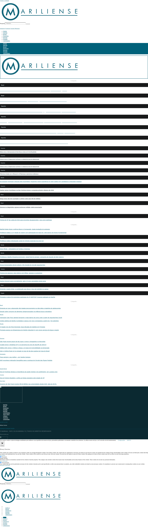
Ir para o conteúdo (4, 0)
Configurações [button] (121, 440)
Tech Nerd (2, 381)
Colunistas (6, 419)
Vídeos (5, 416)
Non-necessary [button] (3, 461)
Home (5, 31)
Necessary (4, 457)
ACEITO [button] (129, 440)
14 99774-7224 (3, 422)
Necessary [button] (2, 455)
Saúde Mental (3, 368)
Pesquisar (2, 23)
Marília (5, 33)
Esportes (6, 36)
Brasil (5, 34)
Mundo (5, 37)
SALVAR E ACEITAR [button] (5, 465)
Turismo (2, 374)
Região (5, 39)
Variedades (6, 41)
